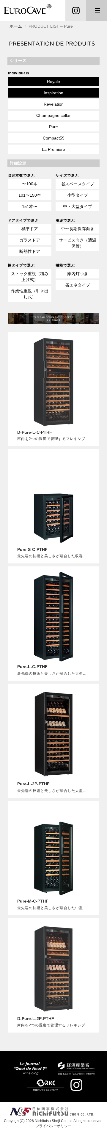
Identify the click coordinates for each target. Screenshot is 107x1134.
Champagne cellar (53, 115)
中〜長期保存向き (77, 228)
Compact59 (53, 138)
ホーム (16, 26)
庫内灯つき (77, 273)
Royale (53, 81)
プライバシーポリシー (53, 1126)
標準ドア (29, 228)
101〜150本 (29, 195)
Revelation (54, 104)
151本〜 (29, 206)
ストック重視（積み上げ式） (29, 276)
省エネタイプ (77, 285)
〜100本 (29, 183)
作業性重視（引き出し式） (29, 294)
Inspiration (53, 92)
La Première (53, 149)
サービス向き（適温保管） (77, 243)
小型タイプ (77, 195)
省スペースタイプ (77, 183)
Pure (53, 126)
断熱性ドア (29, 251)
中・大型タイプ (77, 206)
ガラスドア (29, 240)
